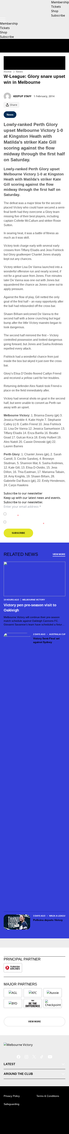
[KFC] (33, 992)
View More (59, 554)
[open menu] (3, 19)
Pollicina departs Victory (48, 920)
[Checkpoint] (53, 1003)
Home (7, 71)
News (19, 71)
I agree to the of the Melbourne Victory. (36, 513)
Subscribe (7, 37)
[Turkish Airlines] (13, 967)
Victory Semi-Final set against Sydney (46, 640)
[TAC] (33, 1003)
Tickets (5, 28)
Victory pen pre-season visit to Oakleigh (30, 607)
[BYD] (13, 1003)
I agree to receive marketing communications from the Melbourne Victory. (36, 521)
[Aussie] (53, 992)
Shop (3, 32)
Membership (9, 23)
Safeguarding (11, 1104)
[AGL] (13, 992)
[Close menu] (61, 1114)
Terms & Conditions (47, 1096)
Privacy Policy (33, 512)
